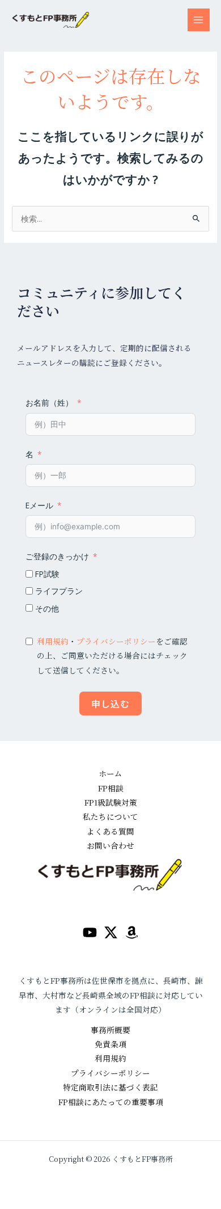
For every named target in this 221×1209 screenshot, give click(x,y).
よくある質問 (110, 831)
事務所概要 (110, 1029)
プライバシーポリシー (116, 641)
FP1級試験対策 (110, 802)
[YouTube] (90, 932)
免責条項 (110, 1044)
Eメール (39, 505)
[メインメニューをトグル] (199, 20)
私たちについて (110, 816)
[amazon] (132, 932)
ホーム (110, 773)
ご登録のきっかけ (57, 556)
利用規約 (53, 641)
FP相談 (111, 788)
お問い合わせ (110, 845)
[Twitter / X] (111, 932)
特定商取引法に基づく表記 (110, 1087)
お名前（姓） (49, 402)
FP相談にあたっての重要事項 (110, 1101)
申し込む (110, 703)
